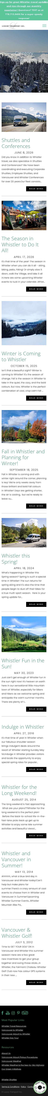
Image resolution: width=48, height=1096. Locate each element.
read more (36, 188)
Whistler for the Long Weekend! (19, 789)
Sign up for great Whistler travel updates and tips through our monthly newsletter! (24, 6)
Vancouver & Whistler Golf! (17, 932)
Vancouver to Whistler (12, 1030)
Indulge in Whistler (23, 726)
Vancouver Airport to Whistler (16, 1034)
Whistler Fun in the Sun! (23, 663)
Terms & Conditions (10, 1086)
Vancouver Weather (11, 1061)
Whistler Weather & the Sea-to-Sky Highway (23, 1065)
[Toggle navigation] (44, 26)
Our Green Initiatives (11, 1069)
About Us (6, 1053)
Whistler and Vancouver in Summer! (16, 859)
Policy (23, 1086)
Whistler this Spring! (16, 558)
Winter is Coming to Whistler (21, 356)
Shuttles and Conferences (16, 143)
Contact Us (32, 1086)
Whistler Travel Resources (14, 1026)
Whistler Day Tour (10, 1038)
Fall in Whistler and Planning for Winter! (23, 457)
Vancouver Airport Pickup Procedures (20, 1057)
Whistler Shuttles (9, 1079)
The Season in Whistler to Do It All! (20, 244)
